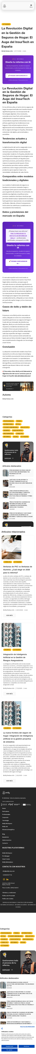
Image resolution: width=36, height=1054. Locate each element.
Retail (18, 424)
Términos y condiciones (9, 893)
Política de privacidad (27, 1027)
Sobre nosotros (6, 840)
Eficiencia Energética (8, 830)
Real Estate (25, 427)
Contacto (5, 843)
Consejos (19, 434)
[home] (4, 6)
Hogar (15, 437)
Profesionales (8, 421)
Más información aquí (23, 376)
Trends (19, 421)
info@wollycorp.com (8, 871)
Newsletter (5, 837)
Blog (3, 834)
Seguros (6, 430)
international (8, 424)
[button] (31, 6)
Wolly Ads (5, 827)
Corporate (5, 817)
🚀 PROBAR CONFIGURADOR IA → (18, 76)
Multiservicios (8, 434)
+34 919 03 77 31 (7, 875)
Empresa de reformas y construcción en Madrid (18, 902)
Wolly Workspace (7, 823)
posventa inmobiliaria (11, 427)
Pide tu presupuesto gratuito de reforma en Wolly (18, 235)
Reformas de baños (21, 905)
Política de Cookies (7, 899)
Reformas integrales (7, 905)
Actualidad (6, 24)
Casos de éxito (17, 430)
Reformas (7, 437)
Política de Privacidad (8, 896)
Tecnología (5, 820)
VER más (9, 615)
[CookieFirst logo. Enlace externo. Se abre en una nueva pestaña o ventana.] (2, 1029)
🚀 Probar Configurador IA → (18, 262)
